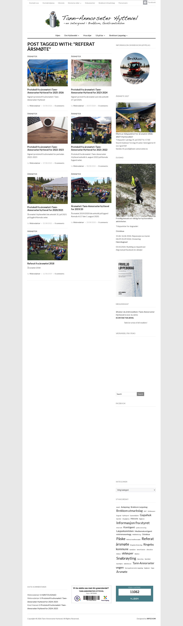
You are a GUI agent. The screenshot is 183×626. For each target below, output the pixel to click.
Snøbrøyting (126, 558)
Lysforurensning (141, 527)
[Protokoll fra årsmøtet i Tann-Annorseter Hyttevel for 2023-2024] (91, 72)
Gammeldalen (134, 515)
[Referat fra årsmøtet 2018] (47, 247)
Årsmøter (32, 56)
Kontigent (129, 527)
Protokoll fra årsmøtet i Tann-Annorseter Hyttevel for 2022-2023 (45, 148)
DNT (145, 511)
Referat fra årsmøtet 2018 (40, 263)
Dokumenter (90, 3)
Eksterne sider (73, 3)
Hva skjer (87, 35)
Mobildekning (136, 534)
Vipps (152, 568)
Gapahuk (145, 515)
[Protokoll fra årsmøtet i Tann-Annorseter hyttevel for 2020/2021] (47, 190)
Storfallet (148, 559)
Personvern (123, 3)
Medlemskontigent (143, 531)
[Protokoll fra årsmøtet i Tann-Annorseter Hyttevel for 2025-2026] (47, 72)
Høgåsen (142, 519)
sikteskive (149, 549)
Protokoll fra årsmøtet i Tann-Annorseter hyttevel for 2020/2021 (45, 208)
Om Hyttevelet (70, 35)
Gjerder (118, 519)
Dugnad (118, 515)
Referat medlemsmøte (133, 539)
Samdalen (132, 549)
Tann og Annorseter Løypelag (134, 568)
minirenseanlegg (123, 534)
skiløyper (127, 553)
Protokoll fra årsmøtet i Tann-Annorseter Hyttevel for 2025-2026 (45, 91)
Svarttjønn (119, 563)
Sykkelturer (127, 563)
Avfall (118, 507)
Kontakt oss (34, 3)
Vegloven (147, 568)
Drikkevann (151, 511)
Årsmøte (121, 571)
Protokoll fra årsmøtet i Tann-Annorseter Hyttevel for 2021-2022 (89, 148)
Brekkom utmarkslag (129, 510)
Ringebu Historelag (136, 545)
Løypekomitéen (125, 530)
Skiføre (118, 554)
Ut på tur (99, 35)
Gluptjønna (125, 519)
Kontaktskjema (48, 3)
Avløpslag (125, 507)
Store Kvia (140, 559)
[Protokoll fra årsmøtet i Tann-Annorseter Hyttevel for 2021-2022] (91, 130)
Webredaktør (35, 106)
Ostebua (146, 534)
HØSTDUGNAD (49, 595)
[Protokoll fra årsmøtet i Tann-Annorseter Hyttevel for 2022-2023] (47, 130)
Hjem (57, 35)
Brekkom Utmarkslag (107, 3)
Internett (119, 527)
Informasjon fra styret (133, 523)
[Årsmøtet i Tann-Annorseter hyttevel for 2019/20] (91, 189)
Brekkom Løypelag (117, 35)
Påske (120, 538)
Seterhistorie (141, 549)
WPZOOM (151, 619)
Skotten (137, 554)
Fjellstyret (125, 515)
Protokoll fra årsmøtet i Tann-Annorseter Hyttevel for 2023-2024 (89, 91)
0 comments (59, 106)
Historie (61, 3)
